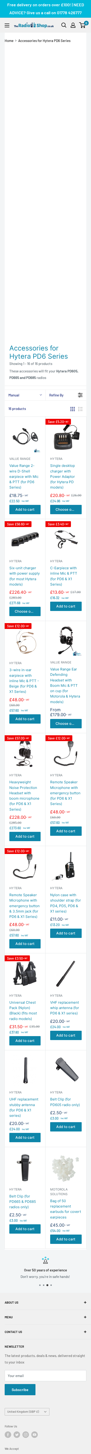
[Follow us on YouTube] (34, 1434)
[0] (82, 25)
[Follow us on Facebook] (8, 1434)
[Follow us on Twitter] (17, 1434)
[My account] (73, 25)
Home (9, 40)
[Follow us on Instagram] (25, 1434)
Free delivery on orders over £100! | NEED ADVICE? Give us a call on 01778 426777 (45, 8)
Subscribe (20, 1389)
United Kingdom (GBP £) (23, 1411)
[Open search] (63, 25)
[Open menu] (7, 25)
